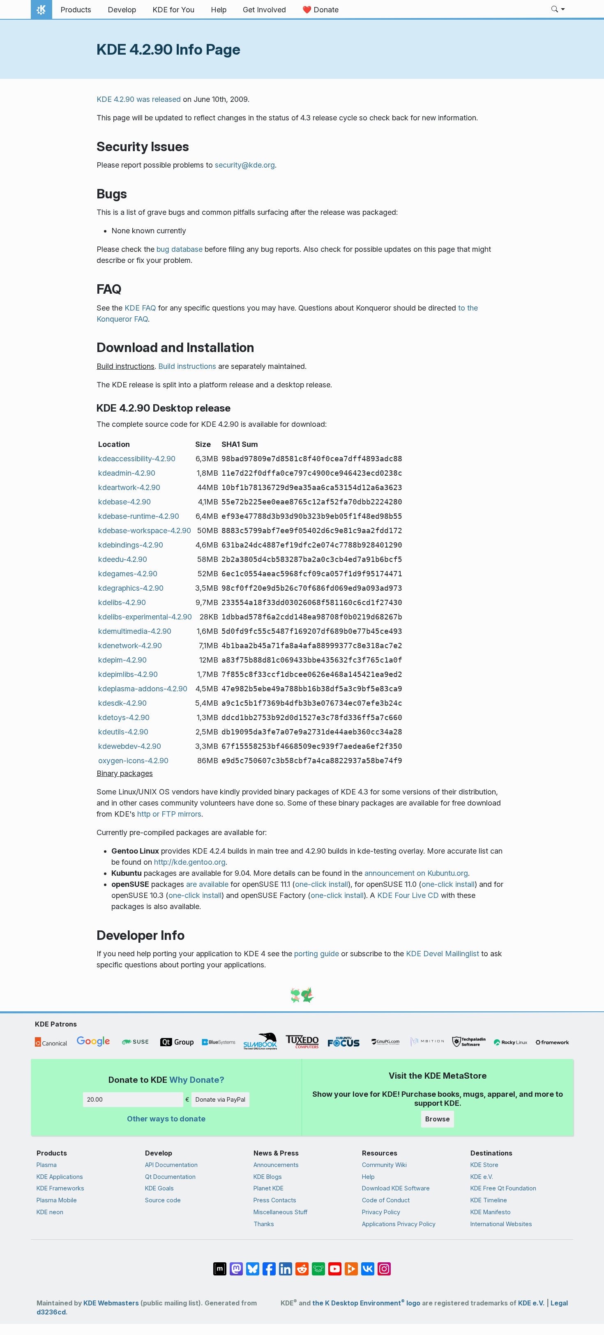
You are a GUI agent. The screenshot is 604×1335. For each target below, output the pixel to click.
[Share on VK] (367, 1264)
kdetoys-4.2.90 (124, 717)
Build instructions (187, 366)
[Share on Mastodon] (236, 1264)
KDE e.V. (481, 1176)
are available (207, 884)
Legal (559, 1303)
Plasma (47, 1164)
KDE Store (484, 1164)
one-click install (321, 884)
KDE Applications (60, 1176)
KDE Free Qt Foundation (503, 1188)
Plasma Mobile (57, 1200)
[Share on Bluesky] (252, 1264)
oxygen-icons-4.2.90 (133, 760)
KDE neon (50, 1211)
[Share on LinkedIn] (285, 1264)
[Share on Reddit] (302, 1264)
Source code (163, 1200)
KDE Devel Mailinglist (442, 953)
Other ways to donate (166, 1118)
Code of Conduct (386, 1200)
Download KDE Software (396, 1188)
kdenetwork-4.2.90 (130, 645)
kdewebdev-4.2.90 (129, 746)
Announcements (276, 1164)
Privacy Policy (381, 1211)
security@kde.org (245, 165)
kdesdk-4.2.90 (122, 703)
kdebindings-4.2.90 (130, 545)
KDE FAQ (140, 308)
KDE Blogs (268, 1176)
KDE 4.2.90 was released (139, 99)
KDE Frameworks (60, 1188)
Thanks (264, 1223)
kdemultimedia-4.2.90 (134, 631)
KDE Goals (159, 1188)
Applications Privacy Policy (399, 1223)
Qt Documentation (170, 1176)
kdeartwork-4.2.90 (129, 487)
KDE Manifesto (490, 1211)
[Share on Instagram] (384, 1264)
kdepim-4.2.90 (122, 660)
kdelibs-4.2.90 (122, 602)
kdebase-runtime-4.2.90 (138, 516)
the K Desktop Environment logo (366, 1303)
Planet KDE (269, 1188)
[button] (558, 10)
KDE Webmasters (111, 1303)
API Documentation (171, 1164)
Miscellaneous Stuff (280, 1211)
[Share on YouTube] (334, 1264)
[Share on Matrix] (219, 1264)
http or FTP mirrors (169, 814)
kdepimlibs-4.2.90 (128, 674)
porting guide (316, 953)
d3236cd (51, 1312)
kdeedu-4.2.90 (122, 559)
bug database (180, 249)
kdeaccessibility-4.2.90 (136, 458)
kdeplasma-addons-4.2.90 (142, 688)
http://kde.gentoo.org (190, 862)
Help (368, 1176)
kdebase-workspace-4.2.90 (144, 530)
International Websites (501, 1223)
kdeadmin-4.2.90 (126, 473)
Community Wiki (384, 1164)
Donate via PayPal (220, 1099)
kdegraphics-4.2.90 (131, 588)
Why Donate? (196, 1080)
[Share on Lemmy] (318, 1264)
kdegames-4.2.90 (127, 573)
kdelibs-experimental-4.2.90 (145, 616)
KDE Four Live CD (408, 895)
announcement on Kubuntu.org (416, 873)
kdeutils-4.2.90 (123, 731)
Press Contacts (275, 1200)
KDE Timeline (488, 1200)
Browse (437, 1119)
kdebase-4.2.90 (124, 501)
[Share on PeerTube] (351, 1264)
